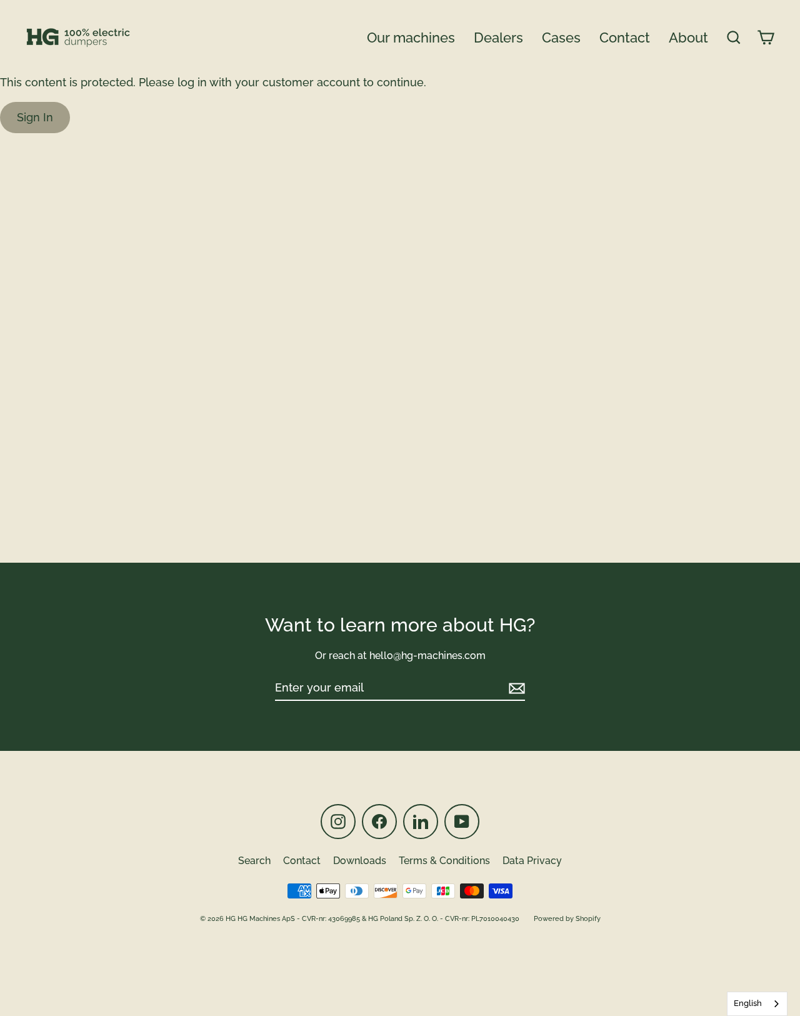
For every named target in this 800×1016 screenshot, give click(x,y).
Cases (561, 37)
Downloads (359, 861)
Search (254, 861)
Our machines (411, 37)
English (748, 1003)
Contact (624, 37)
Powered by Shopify (567, 919)
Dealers (498, 37)
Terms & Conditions (444, 861)
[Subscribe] (515, 688)
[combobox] (757, 1004)
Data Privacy (532, 861)
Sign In (35, 117)
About (688, 37)
